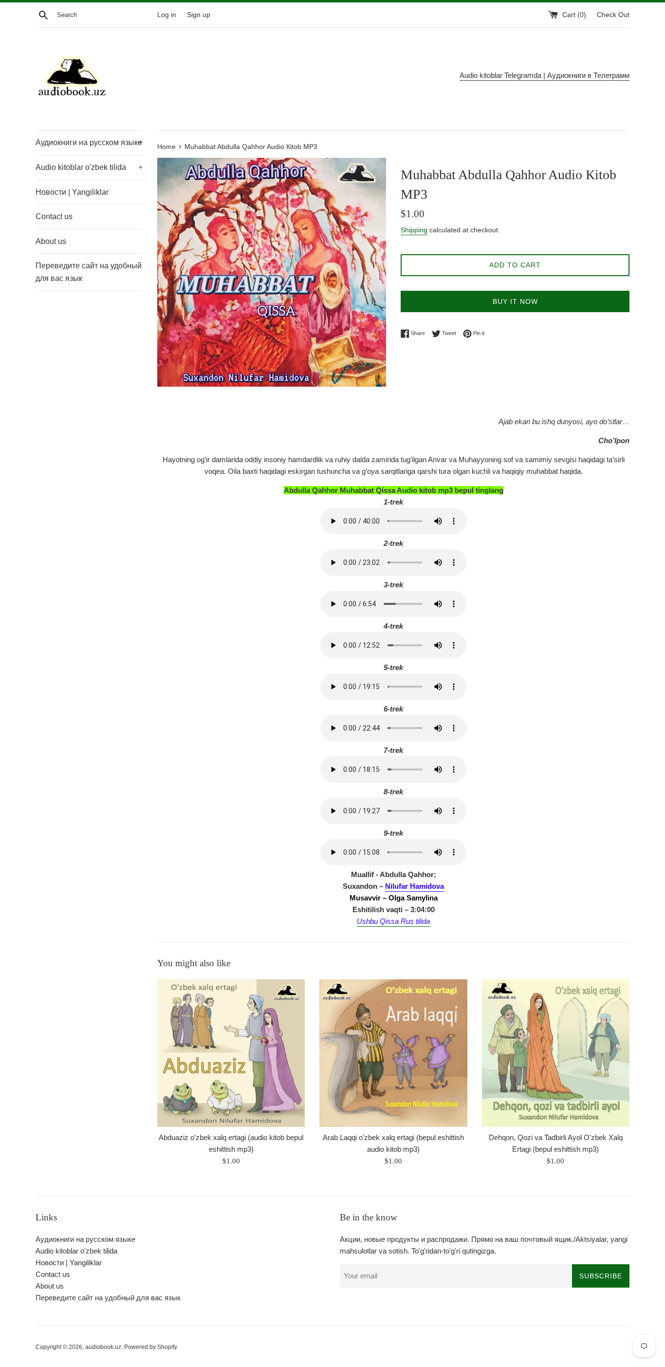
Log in (166, 15)
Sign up (198, 15)
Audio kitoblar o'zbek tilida (89, 167)
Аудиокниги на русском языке (89, 142)
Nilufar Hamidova (414, 886)
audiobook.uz (103, 1347)
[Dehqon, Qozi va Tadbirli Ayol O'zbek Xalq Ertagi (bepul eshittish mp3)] (555, 1053)
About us (51, 241)
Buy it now (515, 301)
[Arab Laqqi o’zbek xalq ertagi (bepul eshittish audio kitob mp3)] (393, 1053)
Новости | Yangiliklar (72, 192)
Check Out (613, 15)
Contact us (54, 216)
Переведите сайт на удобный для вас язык (89, 272)
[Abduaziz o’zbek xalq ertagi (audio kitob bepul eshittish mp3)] (231, 1053)
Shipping (414, 230)
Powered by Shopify (150, 1347)
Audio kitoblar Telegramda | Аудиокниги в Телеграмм (544, 75)
